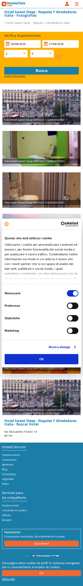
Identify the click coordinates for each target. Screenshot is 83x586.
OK (41, 359)
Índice (5, 484)
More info (8, 579)
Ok (41, 573)
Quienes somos (11, 455)
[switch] (72, 306)
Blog (4, 469)
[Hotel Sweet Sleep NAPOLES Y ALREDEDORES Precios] (41, 107)
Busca (42, 71)
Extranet (6, 520)
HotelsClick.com (14, 4)
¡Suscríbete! (41, 543)
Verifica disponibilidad (22, 35)
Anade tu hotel (10, 505)
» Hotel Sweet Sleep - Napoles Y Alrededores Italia (37, 23)
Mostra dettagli (59, 347)
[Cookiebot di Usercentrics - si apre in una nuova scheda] (60, 224)
